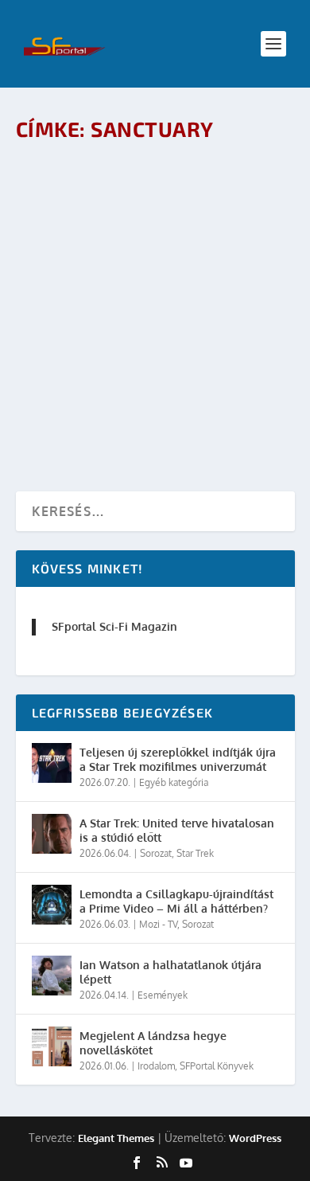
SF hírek (217, 218)
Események (163, 995)
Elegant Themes (116, 1138)
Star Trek (195, 853)
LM (85, 218)
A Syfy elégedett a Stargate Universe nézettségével (129, 184)
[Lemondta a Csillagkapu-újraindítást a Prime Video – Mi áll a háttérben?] (52, 905)
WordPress (255, 1138)
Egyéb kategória (173, 782)
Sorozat (156, 853)
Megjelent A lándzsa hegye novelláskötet (153, 1043)
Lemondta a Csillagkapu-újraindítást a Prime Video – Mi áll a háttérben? (176, 901)
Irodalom (156, 1066)
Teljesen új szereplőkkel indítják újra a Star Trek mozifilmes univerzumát (177, 759)
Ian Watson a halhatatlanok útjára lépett (170, 972)
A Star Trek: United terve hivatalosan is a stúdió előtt (176, 830)
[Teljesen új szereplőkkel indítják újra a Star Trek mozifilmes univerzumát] (52, 763)
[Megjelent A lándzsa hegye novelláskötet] (52, 1046)
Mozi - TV (176, 218)
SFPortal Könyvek (217, 1066)
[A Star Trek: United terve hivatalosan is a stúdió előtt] (52, 834)
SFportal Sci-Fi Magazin (114, 626)
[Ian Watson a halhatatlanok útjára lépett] (52, 975)
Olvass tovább (88, 261)
